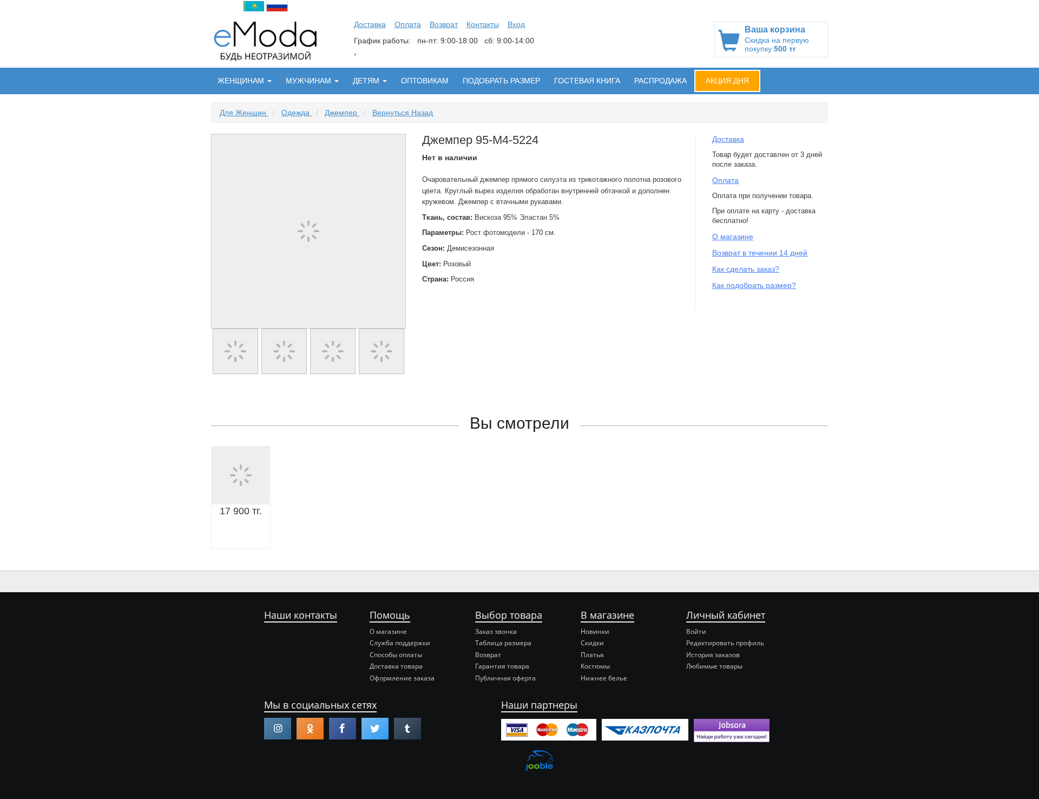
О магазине (732, 236)
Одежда (296, 112)
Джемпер (342, 112)
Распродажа (660, 80)
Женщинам (242, 80)
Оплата (407, 24)
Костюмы (595, 666)
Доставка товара (396, 666)
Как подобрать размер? (754, 285)
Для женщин (244, 112)
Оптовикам (425, 80)
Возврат (444, 24)
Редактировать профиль (725, 642)
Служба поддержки (400, 642)
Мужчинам (309, 80)
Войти (696, 631)
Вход (516, 24)
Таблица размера (503, 642)
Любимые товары (714, 666)
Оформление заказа (402, 678)
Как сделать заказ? (745, 269)
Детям (367, 80)
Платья (592, 654)
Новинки (595, 631)
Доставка (370, 24)
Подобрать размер (501, 80)
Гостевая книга (587, 80)
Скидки (592, 642)
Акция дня (727, 80)
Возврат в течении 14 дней (759, 252)
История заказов (713, 654)
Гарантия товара (502, 666)
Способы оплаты (396, 654)
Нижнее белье (604, 678)
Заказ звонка (496, 631)
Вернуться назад (402, 112)
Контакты (482, 24)
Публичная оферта (505, 678)
